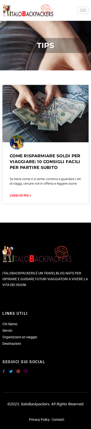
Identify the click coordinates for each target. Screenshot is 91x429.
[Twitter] (11, 369)
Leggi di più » (20, 195)
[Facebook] (3, 369)
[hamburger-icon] (83, 10)
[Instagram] (25, 369)
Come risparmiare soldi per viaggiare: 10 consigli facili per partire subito (45, 161)
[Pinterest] (18, 369)
